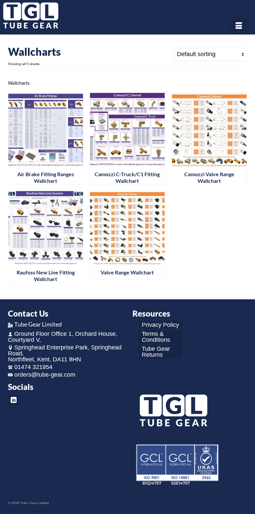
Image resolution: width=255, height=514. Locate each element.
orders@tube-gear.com (44, 374)
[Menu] (238, 26)
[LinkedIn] (13, 400)
